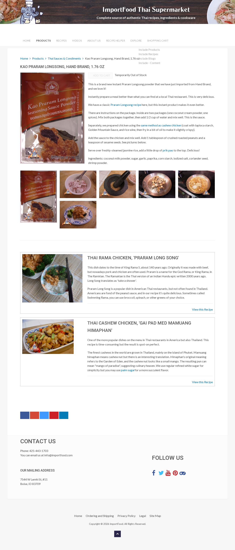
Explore (136, 40)
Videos (77, 40)
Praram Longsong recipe (126, 104)
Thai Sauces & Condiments (64, 58)
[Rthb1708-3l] (117, 184)
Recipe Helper (115, 40)
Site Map (155, 515)
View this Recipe (202, 309)
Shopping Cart (158, 40)
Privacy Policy (126, 515)
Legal (142, 515)
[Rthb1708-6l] (78, 214)
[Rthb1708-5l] (196, 184)
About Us (94, 40)
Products (43, 40)
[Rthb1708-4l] (157, 184)
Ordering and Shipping (100, 515)
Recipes (61, 40)
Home (27, 40)
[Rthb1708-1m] (38, 197)
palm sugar (128, 370)
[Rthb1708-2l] (78, 184)
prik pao (168, 150)
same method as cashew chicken (161, 125)
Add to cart (101, 75)
